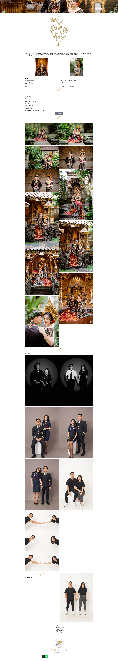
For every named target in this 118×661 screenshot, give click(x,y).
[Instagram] (43, 656)
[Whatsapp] (46, 656)
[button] (59, 113)
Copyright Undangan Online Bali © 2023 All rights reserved (54, 659)
